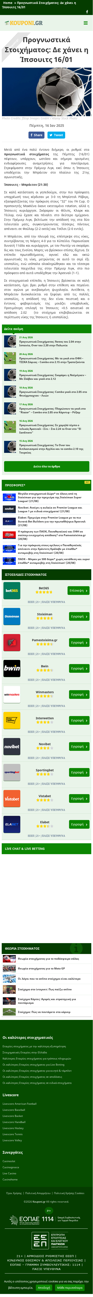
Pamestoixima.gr (44, 640)
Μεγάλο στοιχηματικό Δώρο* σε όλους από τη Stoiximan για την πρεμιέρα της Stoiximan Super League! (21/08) (49, 497)
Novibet (45, 744)
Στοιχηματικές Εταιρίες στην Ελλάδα (25, 1052)
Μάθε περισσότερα (69, 1288)
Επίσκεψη (77, 590)
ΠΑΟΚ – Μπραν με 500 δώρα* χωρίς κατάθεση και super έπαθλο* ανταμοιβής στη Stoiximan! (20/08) (54, 561)
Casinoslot (9, 1161)
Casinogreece (11, 1167)
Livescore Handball (14, 1122)
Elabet (44, 822)
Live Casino (9, 1173)
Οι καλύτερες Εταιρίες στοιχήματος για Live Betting (33, 1064)
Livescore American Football (19, 1104)
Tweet (58, 135)
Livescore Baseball (14, 1110)
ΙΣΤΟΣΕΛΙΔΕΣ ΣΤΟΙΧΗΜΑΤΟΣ (26, 574)
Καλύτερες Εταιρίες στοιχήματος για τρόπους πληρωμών (37, 1058)
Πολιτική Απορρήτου (37, 1193)
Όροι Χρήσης (14, 1193)
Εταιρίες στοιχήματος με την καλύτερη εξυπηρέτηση (34, 1046)
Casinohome (10, 1179)
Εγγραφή (78, 616)
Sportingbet (45, 770)
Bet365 (44, 588)
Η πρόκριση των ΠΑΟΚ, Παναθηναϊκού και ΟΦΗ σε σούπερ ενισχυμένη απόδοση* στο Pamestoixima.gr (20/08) (52, 535)
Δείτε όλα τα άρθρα (46, 466)
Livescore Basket (13, 1116)
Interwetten (45, 718)
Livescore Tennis (13, 1134)
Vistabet (45, 796)
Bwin (44, 666)
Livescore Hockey (13, 1128)
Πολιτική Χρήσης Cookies (69, 1193)
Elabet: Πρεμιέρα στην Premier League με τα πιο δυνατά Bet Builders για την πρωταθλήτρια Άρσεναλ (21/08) (51, 521)
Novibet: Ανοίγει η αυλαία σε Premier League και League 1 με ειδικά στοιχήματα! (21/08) (50, 509)
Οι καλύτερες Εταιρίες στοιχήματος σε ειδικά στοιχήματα (37, 1083)
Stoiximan (44, 614)
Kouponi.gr (39, 1201)
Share (38, 135)
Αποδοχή (44, 1288)
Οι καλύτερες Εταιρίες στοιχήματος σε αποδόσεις (32, 1077)
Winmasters (45, 692)
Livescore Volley (12, 1140)
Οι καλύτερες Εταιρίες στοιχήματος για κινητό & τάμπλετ (37, 1071)
